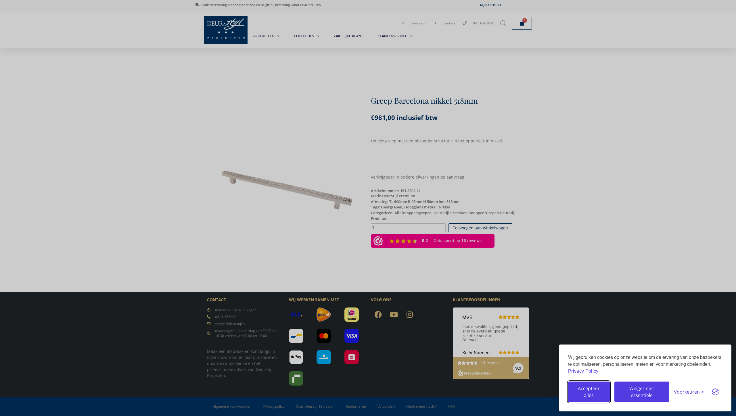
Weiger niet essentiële (641, 391)
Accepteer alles (589, 391)
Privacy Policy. (583, 371)
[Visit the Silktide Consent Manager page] (715, 392)
